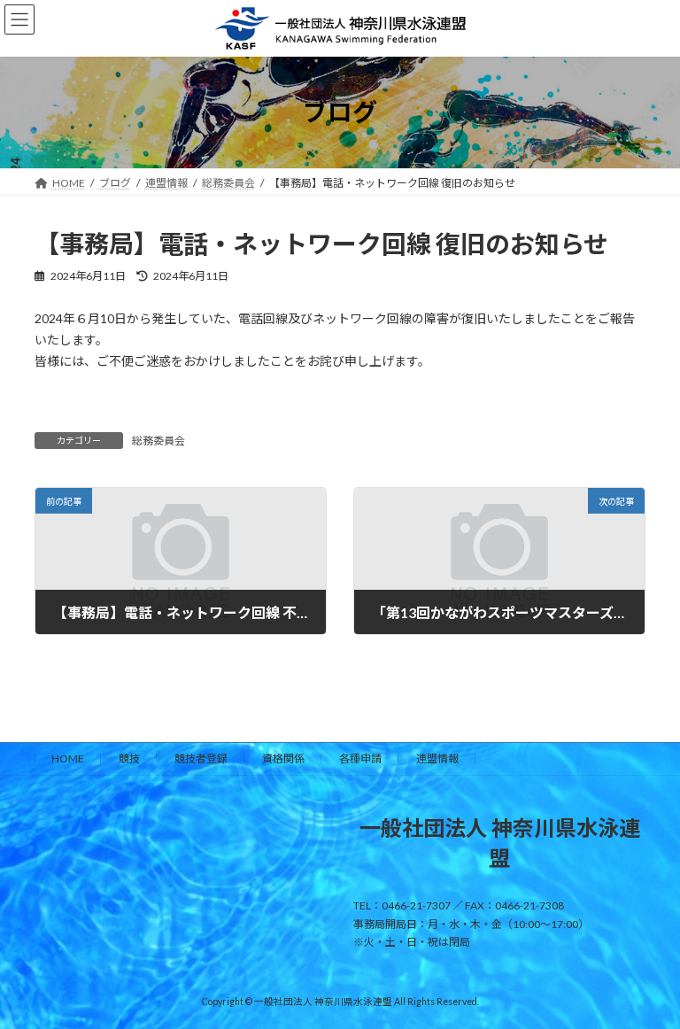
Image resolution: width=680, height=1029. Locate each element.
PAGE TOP (647, 979)
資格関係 (283, 758)
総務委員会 (158, 440)
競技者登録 (201, 758)
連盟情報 (437, 758)
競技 (129, 758)
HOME (67, 758)
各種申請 (360, 758)
